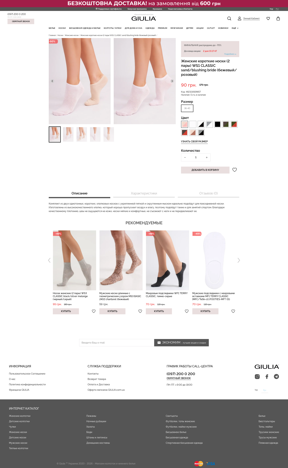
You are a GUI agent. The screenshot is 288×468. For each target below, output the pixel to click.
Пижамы (91, 416)
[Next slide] (172, 81)
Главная (52, 35)
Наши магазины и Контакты (180, 9)
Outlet (211, 28)
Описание (79, 193)
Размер (187, 102)
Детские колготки (19, 421)
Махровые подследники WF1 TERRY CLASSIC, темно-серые (166, 295)
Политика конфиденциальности (27, 384)
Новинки (223, 28)
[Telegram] (276, 376)
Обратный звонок (21, 21)
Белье (52, 28)
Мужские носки (18, 442)
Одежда (150, 28)
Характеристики (144, 193)
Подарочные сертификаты (110, 9)
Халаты (90, 426)
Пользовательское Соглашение (27, 373)
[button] (55, 134)
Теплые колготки (18, 448)
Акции (200, 28)
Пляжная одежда (268, 442)
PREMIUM (162, 28)
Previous (49, 260)
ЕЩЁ (234, 28)
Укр (271, 9)
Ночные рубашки (96, 421)
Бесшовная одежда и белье (84, 28)
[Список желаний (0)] (268, 18)
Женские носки (71, 35)
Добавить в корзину (205, 170)
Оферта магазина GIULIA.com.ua (106, 389)
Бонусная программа (137, 9)
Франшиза (157, 9)
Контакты (93, 373)
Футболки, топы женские (180, 421)
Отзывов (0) (208, 193)
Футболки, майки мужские (181, 426)
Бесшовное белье (176, 432)
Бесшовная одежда (177, 437)
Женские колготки (19, 416)
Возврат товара (97, 379)
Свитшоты (172, 416)
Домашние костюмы (98, 442)
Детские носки (17, 437)
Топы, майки (266, 426)
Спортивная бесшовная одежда (184, 442)
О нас (12, 379)
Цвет (185, 118)
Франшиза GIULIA (19, 389)
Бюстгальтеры (267, 421)
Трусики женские (269, 432)
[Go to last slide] (52, 81)
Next (239, 260)
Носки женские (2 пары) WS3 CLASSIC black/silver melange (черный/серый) (69, 296)
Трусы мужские (268, 437)
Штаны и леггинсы (96, 437)
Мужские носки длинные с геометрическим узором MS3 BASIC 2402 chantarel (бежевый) (120, 296)
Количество (190, 151)
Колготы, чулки (112, 28)
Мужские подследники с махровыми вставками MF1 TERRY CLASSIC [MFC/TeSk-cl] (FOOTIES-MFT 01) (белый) (213, 298)
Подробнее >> (230, 54)
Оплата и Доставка (99, 384)
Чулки (12, 426)
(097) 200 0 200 (17, 14)
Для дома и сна (133, 28)
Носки (62, 28)
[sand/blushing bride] (184, 124)
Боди (89, 432)
